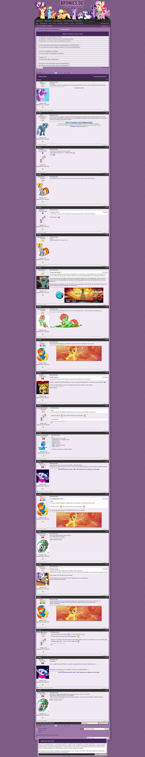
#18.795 (107, 531)
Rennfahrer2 (41, 176)
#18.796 (107, 564)
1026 (65, 725)
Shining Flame (41, 533)
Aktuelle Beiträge (58, 21)
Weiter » (68, 725)
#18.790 (107, 372)
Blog (50, 23)
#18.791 (107, 405)
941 (58, 725)
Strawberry (41, 566)
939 (53, 725)
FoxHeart (41, 149)
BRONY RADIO (78, 21)
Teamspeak (59, 23)
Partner (72, 23)
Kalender (66, 23)
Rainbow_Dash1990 (42, 435)
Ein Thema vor (50, 722)
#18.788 (107, 306)
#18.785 (107, 207)
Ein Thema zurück (41, 722)
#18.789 (107, 339)
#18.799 (107, 657)
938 (50, 725)
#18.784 (107, 174)
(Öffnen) (56, 419)
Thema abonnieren (42, 730)
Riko (41, 115)
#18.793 (107, 461)
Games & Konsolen (54, 29)
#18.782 (107, 112)
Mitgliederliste (39, 21)
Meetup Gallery (43, 23)
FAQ (37, 23)
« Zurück (44, 725)
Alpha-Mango (41, 309)
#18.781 (107, 79)
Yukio (41, 82)
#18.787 (107, 267)
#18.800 (107, 690)
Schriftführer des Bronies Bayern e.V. (79, 126)
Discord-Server (79, 23)
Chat (54, 23)
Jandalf (41, 375)
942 (61, 725)
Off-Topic (46, 29)
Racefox (41, 463)
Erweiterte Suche (105, 23)
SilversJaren (41, 270)
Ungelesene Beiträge (68, 21)
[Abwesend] (48, 408)
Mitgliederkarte (48, 21)
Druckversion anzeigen (42, 728)
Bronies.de (41, 29)
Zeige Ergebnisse (104, 67)
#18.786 (107, 234)
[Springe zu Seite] (72, 73)
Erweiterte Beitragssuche (100, 76)
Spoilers (39, 731)
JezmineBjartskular (41, 408)
